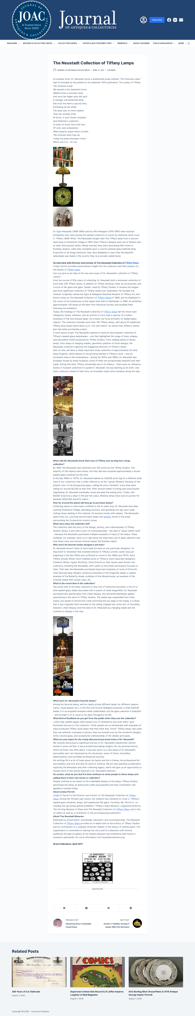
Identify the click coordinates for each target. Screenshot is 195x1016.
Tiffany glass (73, 269)
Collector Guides (67, 43)
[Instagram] (175, 20)
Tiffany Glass (132, 262)
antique (107, 516)
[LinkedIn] (131, 908)
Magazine (12, 43)
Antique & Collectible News (37, 43)
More (181, 43)
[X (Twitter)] (86, 908)
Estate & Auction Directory (97, 43)
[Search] (189, 43)
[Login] (143, 20)
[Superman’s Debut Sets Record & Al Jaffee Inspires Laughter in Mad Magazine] (97, 972)
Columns (111, 70)
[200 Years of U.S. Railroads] (39, 972)
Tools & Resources (163, 43)
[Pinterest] (109, 908)
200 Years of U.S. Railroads (26, 991)
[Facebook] (169, 20)
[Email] (181, 20)
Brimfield (122, 43)
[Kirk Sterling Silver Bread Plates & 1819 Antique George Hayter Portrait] (156, 972)
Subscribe (157, 20)
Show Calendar (141, 43)
